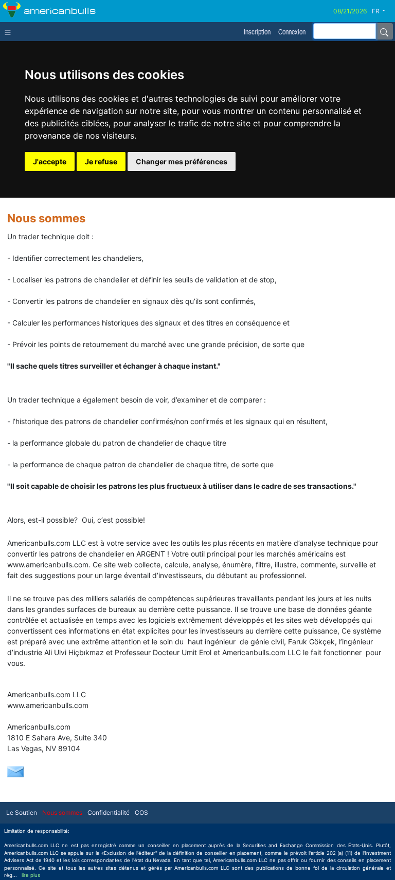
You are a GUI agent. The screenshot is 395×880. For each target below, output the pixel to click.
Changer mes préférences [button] (181, 161)
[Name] (384, 31)
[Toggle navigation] (10, 31)
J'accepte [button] (49, 161)
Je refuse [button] (101, 161)
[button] (382, 11)
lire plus (31, 875)
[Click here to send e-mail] (15, 771)
